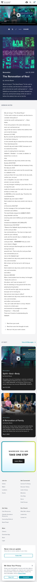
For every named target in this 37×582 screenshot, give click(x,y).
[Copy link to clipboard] (16, 29)
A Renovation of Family (13, 420)
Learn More (18, 461)
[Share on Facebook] (9, 29)
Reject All (11, 577)
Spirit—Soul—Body (11, 373)
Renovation (6, 72)
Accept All (26, 577)
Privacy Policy (22, 573)
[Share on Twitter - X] (12, 29)
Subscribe (18, 556)
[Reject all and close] (32, 566)
